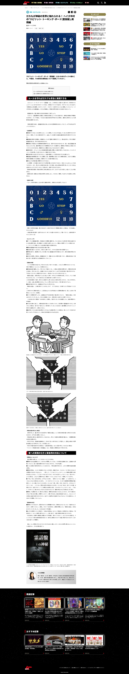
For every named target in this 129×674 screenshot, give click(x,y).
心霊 (36, 28)
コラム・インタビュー (77, 2)
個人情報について (75, 667)
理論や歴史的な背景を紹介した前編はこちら (37, 83)
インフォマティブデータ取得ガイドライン (96, 667)
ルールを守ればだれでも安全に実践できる (43, 91)
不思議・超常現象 (37, 2)
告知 (88, 2)
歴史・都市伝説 (49, 2)
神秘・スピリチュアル (62, 2)
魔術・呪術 (41, 28)
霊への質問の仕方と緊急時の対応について (43, 93)
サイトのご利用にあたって (65, 667)
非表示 (52, 88)
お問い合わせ (83, 667)
